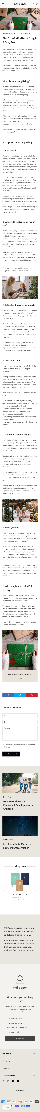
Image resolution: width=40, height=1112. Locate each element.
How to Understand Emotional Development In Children (18, 805)
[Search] (34, 4)
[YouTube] (18, 1080)
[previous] (4, 888)
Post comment (11, 754)
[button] (17, 897)
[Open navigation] (3, 4)
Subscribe (20, 1039)
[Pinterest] (13, 1080)
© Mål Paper (20, 1090)
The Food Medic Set (20, 895)
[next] (36, 888)
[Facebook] (3, 1080)
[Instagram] (8, 1080)
